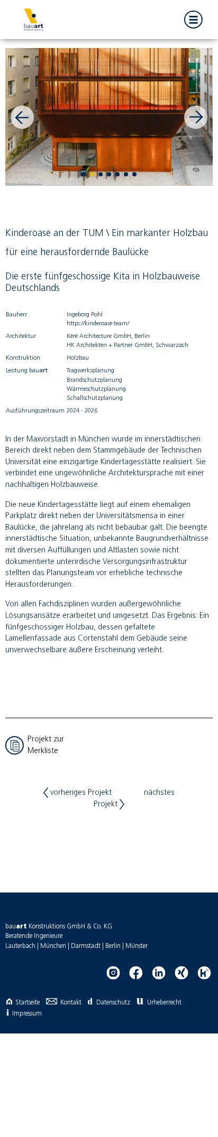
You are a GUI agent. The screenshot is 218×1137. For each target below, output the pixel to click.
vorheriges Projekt (80, 792)
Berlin (113, 946)
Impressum (27, 1013)
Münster (136, 946)
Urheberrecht (164, 1002)
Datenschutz (113, 1002)
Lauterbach (20, 946)
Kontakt (70, 1002)
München (53, 946)
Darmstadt (86, 946)
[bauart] (33, 19)
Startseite (27, 1002)
